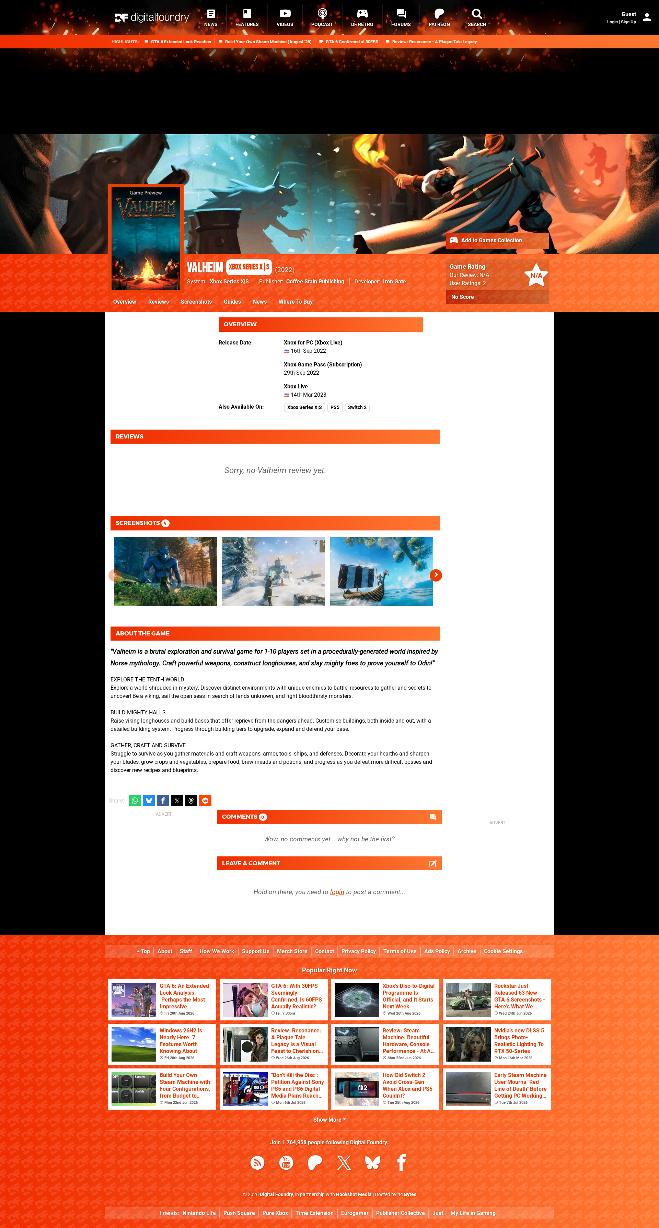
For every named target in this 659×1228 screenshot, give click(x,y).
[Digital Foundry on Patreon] (315, 1164)
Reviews (158, 302)
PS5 (335, 407)
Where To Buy (296, 302)
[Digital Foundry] (152, 18)
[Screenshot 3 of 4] (381, 571)
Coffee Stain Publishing (315, 281)
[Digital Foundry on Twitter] (344, 1164)
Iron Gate (394, 281)
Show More (328, 1119)
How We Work (217, 951)
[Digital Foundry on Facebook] (401, 1164)
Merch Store (292, 951)
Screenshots (196, 302)
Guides (232, 302)
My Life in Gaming (473, 1213)
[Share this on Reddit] (205, 800)
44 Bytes (406, 1194)
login (337, 892)
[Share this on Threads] (191, 800)
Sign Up (628, 21)
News (260, 302)
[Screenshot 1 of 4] (165, 571)
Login (612, 21)
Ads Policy (437, 951)
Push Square (239, 1213)
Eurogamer (355, 1213)
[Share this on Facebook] (163, 800)
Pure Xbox (275, 1213)
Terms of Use (400, 951)
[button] (436, 575)
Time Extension (315, 1213)
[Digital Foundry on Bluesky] (372, 1164)
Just (437, 1213)
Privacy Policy (359, 951)
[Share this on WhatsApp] (135, 800)
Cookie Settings (503, 951)
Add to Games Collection (491, 240)
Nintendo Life (199, 1213)
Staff (186, 951)
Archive (467, 951)
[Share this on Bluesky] (149, 800)
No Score (462, 297)
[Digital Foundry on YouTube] (286, 1164)
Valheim (228, 268)
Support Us (255, 951)
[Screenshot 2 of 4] (273, 571)
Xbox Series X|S (229, 281)
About (165, 951)
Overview (124, 302)
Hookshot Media (354, 1194)
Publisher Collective (400, 1213)
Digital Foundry (276, 1194)
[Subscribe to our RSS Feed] (257, 1164)
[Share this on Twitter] (177, 800)
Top (145, 951)
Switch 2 (357, 407)
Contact (324, 951)
